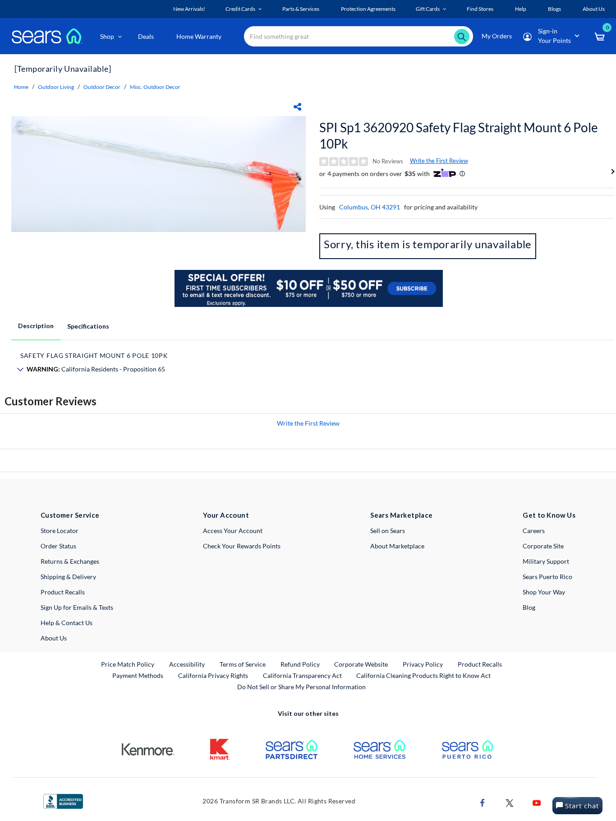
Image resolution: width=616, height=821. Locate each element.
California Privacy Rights (213, 675)
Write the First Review (439, 160)
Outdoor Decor (101, 86)
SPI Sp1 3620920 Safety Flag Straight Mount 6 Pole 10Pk (458, 135)
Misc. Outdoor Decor (155, 86)
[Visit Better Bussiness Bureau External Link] (63, 800)
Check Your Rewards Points (241, 546)
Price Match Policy (127, 664)
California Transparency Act (302, 675)
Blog (529, 607)
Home (21, 86)
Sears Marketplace (401, 515)
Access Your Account (232, 530)
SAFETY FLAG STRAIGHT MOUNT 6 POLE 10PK (94, 355)
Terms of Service (243, 664)
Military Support (546, 561)
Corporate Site (543, 546)
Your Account (226, 515)
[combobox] (358, 36)
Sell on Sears (387, 530)
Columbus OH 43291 (369, 207)
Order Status (58, 546)
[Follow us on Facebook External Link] (482, 802)
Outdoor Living (56, 86)
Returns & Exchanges (70, 561)
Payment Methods (137, 675)
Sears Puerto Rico (547, 576)
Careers (534, 530)
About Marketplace (397, 546)
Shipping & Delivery (68, 576)
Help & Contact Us (66, 622)
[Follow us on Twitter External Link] (510, 802)
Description (36, 325)
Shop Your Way (544, 592)
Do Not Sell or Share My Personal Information (301, 687)
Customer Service (70, 515)
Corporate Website (361, 664)
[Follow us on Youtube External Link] (537, 802)
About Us (54, 638)
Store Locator (59, 530)
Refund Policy (300, 664)
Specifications (88, 326)
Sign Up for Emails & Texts (77, 607)
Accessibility (187, 664)
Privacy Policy (423, 664)
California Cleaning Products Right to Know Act (423, 675)
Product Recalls (63, 592)
